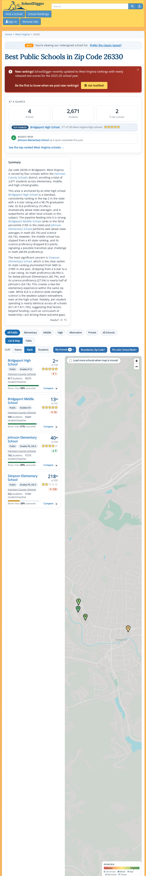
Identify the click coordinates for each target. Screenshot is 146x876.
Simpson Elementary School (22, 478)
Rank (30, 349)
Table (28, 340)
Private (92, 332)
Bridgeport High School (45, 127)
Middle (47, 332)
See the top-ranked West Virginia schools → (36, 147)
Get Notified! (96, 85)
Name (18, 349)
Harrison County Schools (22, 374)
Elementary (30, 332)
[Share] (139, 6)
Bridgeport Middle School (24, 221)
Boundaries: (92, 349)
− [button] (136, 366)
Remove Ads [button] (30, 21)
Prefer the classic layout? (105, 45)
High (60, 332)
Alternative (75, 332)
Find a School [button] (14, 14)
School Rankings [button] (38, 14)
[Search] (132, 6)
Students (43, 349)
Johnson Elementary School (33, 140)
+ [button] (136, 361)
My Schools (63, 349)
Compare (48, 388)
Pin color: (123, 349)
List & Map (14, 340)
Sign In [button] (12, 21)
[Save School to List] (56, 388)
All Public (12, 332)
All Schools (109, 332)
